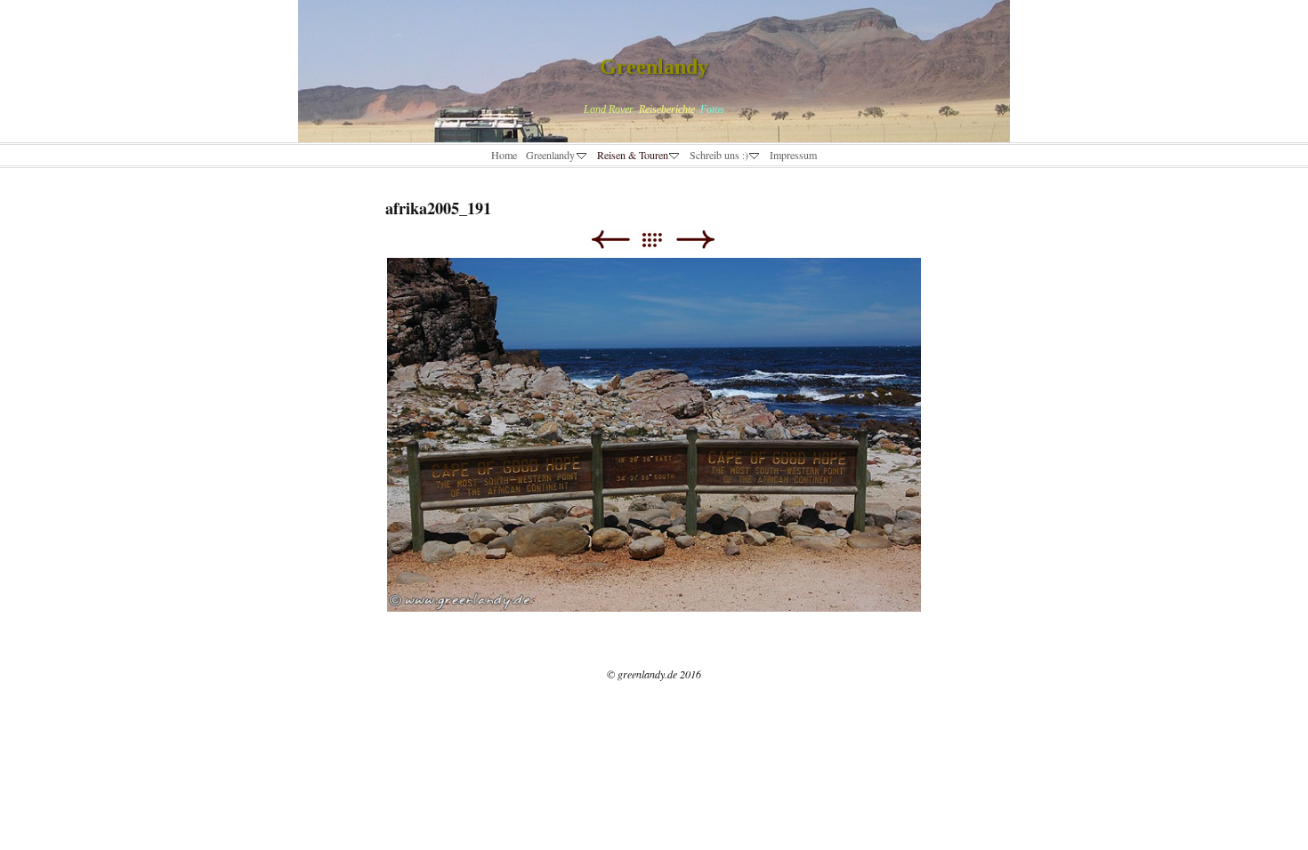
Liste (660, 240)
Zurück (610, 240)
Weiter (695, 240)
